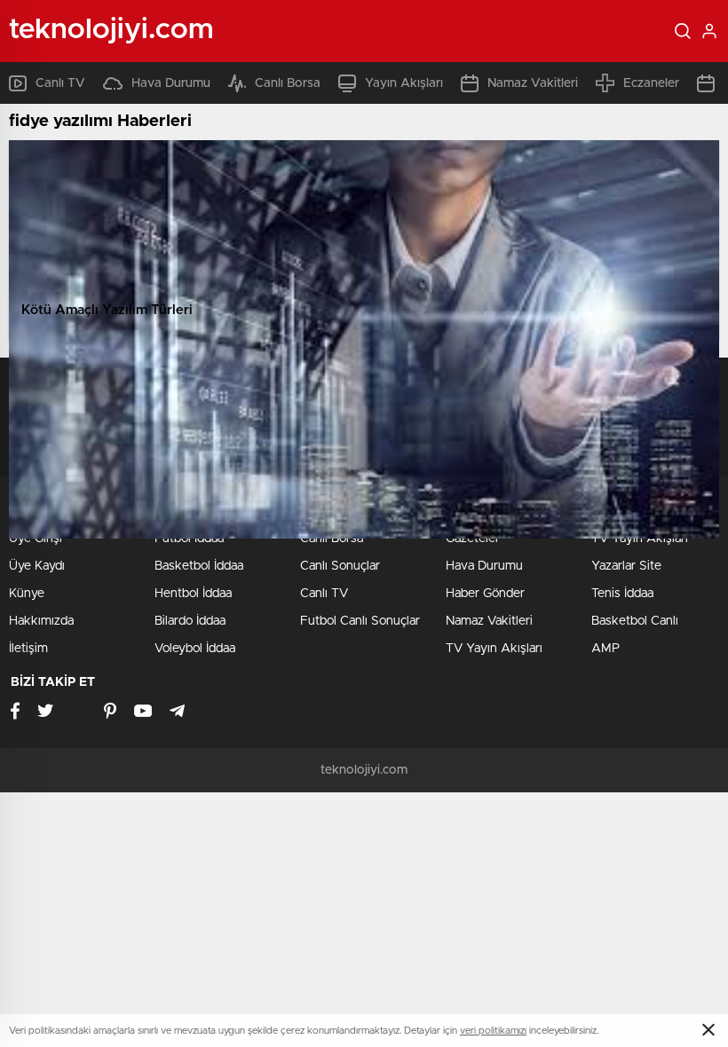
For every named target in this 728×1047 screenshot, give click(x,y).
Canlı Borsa (287, 83)
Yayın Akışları (404, 83)
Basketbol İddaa (198, 566)
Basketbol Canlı (634, 621)
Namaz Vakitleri (532, 83)
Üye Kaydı (37, 566)
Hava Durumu (170, 83)
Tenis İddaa (622, 593)
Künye (26, 593)
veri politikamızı (493, 1030)
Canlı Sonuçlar (340, 566)
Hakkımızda (41, 621)
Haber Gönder (485, 593)
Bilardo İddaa (190, 621)
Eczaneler (651, 83)
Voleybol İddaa (194, 648)
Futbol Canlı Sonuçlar (360, 621)
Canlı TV (60, 83)
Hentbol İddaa (193, 593)
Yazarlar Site (626, 566)
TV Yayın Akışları (494, 648)
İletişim (28, 648)
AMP (605, 648)
